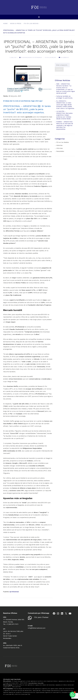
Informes (59, 148)
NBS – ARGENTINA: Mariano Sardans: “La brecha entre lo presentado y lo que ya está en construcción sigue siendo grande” (65, 88)
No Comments (64, 57)
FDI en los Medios (50, 57)
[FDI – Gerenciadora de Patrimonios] (39, 7)
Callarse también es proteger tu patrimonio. (64, 97)
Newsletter (60, 151)
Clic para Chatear (41, 617)
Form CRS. (40, 683)
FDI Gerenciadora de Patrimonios (31, 57)
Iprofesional (14, 592)
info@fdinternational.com (36, 628)
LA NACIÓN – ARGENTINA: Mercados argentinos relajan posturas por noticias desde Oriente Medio (64, 115)
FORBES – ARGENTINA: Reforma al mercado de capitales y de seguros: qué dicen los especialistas (64, 125)
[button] (72, 694)
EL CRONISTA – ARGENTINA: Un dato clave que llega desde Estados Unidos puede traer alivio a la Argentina (65, 104)
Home (5, 23)
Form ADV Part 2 (32, 683)
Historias (59, 145)
